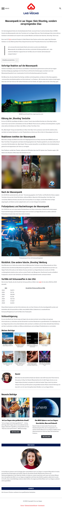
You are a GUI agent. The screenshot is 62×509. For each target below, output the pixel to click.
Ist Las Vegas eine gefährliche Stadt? (15, 420)
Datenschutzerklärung (31, 505)
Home (22, 505)
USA (40, 282)
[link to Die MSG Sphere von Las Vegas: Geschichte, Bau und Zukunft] (46, 407)
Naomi (17, 374)
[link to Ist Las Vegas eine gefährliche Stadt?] (15, 407)
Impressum (41, 505)
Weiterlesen (15, 432)
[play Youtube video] (31, 172)
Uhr (10, 39)
